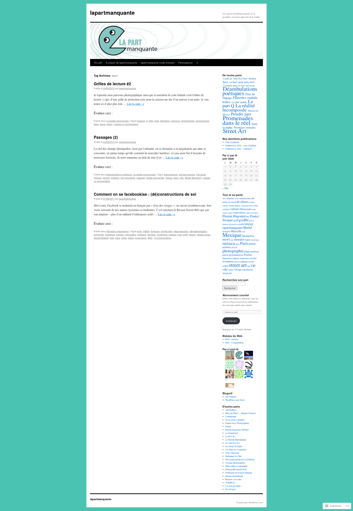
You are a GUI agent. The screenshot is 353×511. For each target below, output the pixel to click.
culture (234, 209)
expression (250, 212)
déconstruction (181, 231)
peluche (234, 247)
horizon (106, 177)
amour (230, 198)
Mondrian (165, 120)
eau (254, 209)
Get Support (230, 396)
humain (225, 224)
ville (182, 177)
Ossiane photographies (235, 462)
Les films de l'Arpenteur (235, 449)
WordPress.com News (235, 399)
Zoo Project (230, 489)
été (230, 273)
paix (238, 243)
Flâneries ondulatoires (117, 231)
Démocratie (246, 209)
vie (253, 265)
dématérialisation (198, 231)
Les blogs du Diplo (233, 446)
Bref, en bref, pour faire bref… (240, 82)
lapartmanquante (112, 12)
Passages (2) (106, 137)
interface (141, 234)
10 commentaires (162, 237)
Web (150, 237)
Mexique (232, 234)
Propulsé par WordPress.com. (249, 502)
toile (112, 237)
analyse (141, 120)
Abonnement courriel (235, 295)
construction (167, 231)
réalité (253, 258)
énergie (225, 273)
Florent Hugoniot (234, 216)
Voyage (238, 269)
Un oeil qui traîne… (234, 485)
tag (248, 266)
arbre (237, 198)
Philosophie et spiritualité (236, 466)
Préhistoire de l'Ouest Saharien (238, 472)
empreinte (99, 234)
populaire (254, 251)
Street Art (234, 131)
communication (247, 205)
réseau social (203, 234)
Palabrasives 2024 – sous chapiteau (240, 145)
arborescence (171, 174)
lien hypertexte (128, 177)
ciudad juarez (234, 205)
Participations (185, 62)
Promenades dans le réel (237, 120)
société (251, 261)
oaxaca (228, 243)
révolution (227, 261)
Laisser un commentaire (126, 124)
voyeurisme (141, 237)
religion (235, 258)
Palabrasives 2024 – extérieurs (238, 148)
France (254, 216)
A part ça (227, 78)
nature (247, 239)
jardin (241, 224)
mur (231, 240)
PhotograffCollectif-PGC (236, 469)
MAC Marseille (232, 452)
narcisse (151, 234)
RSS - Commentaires (234, 342)
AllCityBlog (230, 409)
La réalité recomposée (117, 120)
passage (140, 177)
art (252, 198)
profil (185, 234)
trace (96, 124)
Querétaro (227, 258)
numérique (162, 234)
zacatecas (247, 269)
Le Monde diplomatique (235, 439)
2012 (224, 198)
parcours (175, 120)
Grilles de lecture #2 (112, 83)
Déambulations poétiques (119, 174)
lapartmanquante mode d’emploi (157, 62)
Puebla (248, 255)
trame (103, 124)
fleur (256, 212)
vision (110, 124)
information (130, 234)
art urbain (242, 202)
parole (252, 243)
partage (172, 234)
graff (235, 220)
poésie (225, 255)
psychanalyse (202, 120)
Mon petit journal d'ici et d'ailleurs (240, 459)
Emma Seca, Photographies (237, 423)
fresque (227, 220)
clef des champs (187, 174)
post (179, 234)
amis (139, 231)
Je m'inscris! (231, 320)
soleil (225, 266)
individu (120, 234)
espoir (230, 212)
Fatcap (228, 426)
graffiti (243, 219)
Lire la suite (135, 104)
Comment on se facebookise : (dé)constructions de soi (145, 194)
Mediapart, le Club (233, 456)
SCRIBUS (230, 482)
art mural (232, 202)
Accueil (98, 62)
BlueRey (252, 78)
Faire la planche (232, 142)
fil (147, 120)
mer (243, 231)
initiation (115, 177)
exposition (239, 212)
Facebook (110, 234)
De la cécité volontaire (235, 419)
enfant (224, 212)
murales (239, 239)
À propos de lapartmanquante (121, 62)
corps (255, 205)
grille (156, 120)
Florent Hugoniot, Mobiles (237, 429)
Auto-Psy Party (240, 78)
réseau (168, 177)
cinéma (225, 205)
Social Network (101, 237)
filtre (151, 120)
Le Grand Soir (231, 432)
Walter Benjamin (193, 177)
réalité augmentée (155, 177)
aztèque (251, 202)
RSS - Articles (231, 339)
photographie (187, 120)
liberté (247, 227)
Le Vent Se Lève (232, 442)
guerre (251, 220)
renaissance (244, 258)
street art (238, 264)
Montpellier (248, 236)
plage (247, 251)
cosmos (225, 209)
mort (226, 239)
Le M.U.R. (230, 436)
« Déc (225, 188)
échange (155, 231)
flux (247, 216)
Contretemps (230, 416)
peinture (226, 247)
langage (249, 224)
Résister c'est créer (233, 479)
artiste (225, 201)
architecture (245, 198)
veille (124, 237)
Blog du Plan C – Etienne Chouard (240, 413)
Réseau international (234, 475)
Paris (244, 243)
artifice (146, 231)
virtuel (131, 237)
